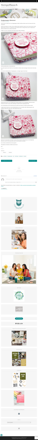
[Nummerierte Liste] (11, 182)
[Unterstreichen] (9, 182)
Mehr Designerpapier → (32, 160)
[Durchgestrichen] (10, 182)
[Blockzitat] (14, 182)
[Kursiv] (7, 182)
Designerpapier (10, 156)
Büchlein (5, 156)
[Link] (17, 182)
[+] (19, 182)
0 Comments (7, 21)
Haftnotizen (21, 156)
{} (18, 182)
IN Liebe (25, 156)
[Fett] (6, 182)
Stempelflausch (9, 5)
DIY (13, 156)
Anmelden (35, 175)
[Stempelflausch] (19, 10)
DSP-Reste (16, 156)
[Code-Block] (15, 182)
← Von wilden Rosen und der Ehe (7, 160)
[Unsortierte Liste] (13, 182)
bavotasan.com (24, 438)
